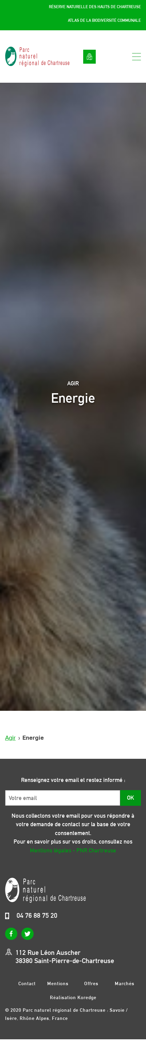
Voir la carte (89, 57)
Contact (27, 983)
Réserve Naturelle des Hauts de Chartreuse (95, 6)
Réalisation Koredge (73, 997)
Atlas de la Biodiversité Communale (104, 20)
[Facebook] (11, 934)
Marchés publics (124, 983)
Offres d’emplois (91, 983)
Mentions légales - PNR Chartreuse (73, 850)
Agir (10, 738)
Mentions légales (58, 983)
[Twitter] (27, 934)
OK (130, 797)
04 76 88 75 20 (37, 915)
